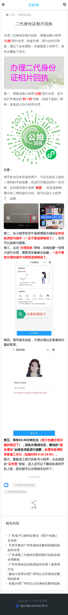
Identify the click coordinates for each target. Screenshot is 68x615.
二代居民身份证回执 (24, 485)
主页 (12, 14)
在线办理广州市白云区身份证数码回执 (34, 583)
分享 (34, 507)
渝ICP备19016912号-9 (33, 605)
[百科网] (34, 4)
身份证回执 (24, 14)
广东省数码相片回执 (16, 491)
